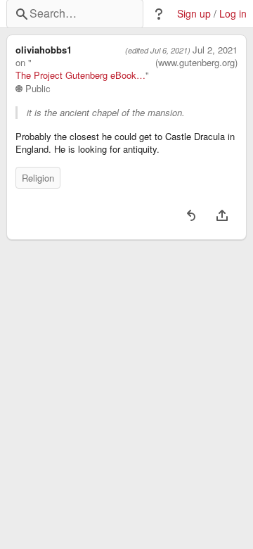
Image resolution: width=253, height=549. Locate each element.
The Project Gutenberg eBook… (80, 75)
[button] (158, 14)
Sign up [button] (194, 13)
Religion (38, 177)
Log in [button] (233, 13)
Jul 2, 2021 (215, 50)
